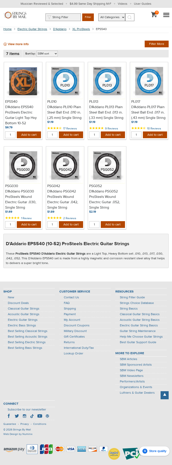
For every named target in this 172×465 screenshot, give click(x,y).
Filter (88, 17)
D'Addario (60, 29)
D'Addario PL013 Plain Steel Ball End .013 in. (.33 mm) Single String (106, 112)
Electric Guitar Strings (32, 29)
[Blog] (47, 416)
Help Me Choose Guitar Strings (141, 336)
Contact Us (71, 297)
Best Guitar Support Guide (138, 342)
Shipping (70, 308)
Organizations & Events (136, 387)
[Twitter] (16, 416)
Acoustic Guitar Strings (23, 314)
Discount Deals (18, 303)
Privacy (24, 424)
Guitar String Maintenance (138, 331)
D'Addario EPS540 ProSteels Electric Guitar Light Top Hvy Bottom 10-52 (21, 115)
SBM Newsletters (132, 376)
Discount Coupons (77, 325)
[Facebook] (9, 416)
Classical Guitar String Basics (140, 314)
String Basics (129, 308)
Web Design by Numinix (17, 434)
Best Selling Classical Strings (27, 331)
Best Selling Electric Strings (27, 342)
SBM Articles (128, 359)
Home (7, 29)
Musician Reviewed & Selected (42, 3)
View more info (18, 44)
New (11, 297)
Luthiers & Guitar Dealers (137, 392)
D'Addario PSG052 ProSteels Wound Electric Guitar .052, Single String (104, 200)
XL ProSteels (81, 29)
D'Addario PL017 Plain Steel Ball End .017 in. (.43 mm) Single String (148, 112)
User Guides (142, 3)
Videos (122, 3)
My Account (72, 319)
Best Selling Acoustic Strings (27, 336)
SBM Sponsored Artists (136, 364)
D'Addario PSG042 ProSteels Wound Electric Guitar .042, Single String (62, 200)
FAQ (67, 303)
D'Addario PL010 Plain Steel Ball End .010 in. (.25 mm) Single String (64, 112)
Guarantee (9, 424)
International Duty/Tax (79, 347)
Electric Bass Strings (22, 325)
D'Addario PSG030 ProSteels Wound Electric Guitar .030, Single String (20, 200)
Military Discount (75, 331)
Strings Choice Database (137, 303)
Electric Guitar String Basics (139, 325)
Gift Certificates (74, 336)
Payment (70, 314)
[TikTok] (32, 416)
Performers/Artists (132, 381)
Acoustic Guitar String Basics (140, 319)
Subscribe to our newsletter (27, 409)
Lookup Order (73, 353)
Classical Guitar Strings (23, 308)
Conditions (39, 424)
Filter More (156, 44)
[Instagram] (24, 416)
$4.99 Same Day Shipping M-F (90, 3)
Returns (69, 342)
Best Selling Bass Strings (25, 347)
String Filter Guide (132, 297)
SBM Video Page (131, 370)
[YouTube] (39, 416)
